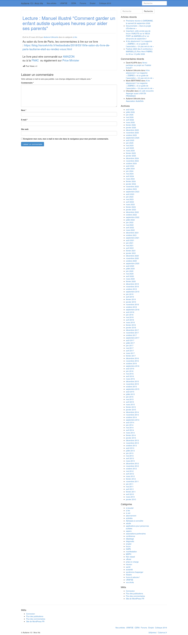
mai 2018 (130, 317)
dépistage (130, 538)
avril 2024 (130, 176)
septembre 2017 (132, 337)
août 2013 (130, 448)
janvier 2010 (131, 499)
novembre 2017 (132, 332)
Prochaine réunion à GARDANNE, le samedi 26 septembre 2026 (139, 21)
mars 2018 (130, 322)
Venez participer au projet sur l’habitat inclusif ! (138, 65)
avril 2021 (130, 248)
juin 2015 (129, 396)
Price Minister (70, 60)
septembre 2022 (132, 217)
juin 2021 (129, 243)
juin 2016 (129, 371)
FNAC (36, 60)
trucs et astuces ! (133, 577)
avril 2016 (130, 376)
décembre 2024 (132, 158)
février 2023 (131, 207)
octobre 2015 (131, 386)
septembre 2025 (132, 137)
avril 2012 (130, 473)
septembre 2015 (132, 389)
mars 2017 (130, 353)
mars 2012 (130, 476)
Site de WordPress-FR (135, 598)
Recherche (148, 11)
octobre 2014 (131, 417)
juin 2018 (129, 314)
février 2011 (131, 491)
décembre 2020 (132, 255)
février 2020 (131, 281)
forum (128, 546)
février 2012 (131, 479)
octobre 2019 (131, 289)
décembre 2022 (132, 212)
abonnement (131, 515)
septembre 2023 (132, 191)
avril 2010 (130, 494)
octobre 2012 (131, 468)
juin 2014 (129, 425)
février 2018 (131, 325)
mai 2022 (130, 225)
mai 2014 (130, 427)
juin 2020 (129, 271)
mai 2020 (130, 273)
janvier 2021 (131, 253)
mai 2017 (130, 348)
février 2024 (131, 181)
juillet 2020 (130, 268)
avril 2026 (130, 119)
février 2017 (131, 355)
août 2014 (130, 422)
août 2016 (130, 368)
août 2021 (130, 240)
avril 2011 (130, 489)
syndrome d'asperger (134, 572)
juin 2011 (129, 484)
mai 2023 (130, 199)
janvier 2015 (131, 409)
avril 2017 (130, 350)
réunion (129, 564)
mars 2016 (130, 379)
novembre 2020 (132, 258)
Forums (83, 3)
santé (128, 567)
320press (152, 632)
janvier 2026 (131, 127)
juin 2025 (129, 143)
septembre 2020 (132, 263)
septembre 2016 (132, 366)
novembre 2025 (132, 132)
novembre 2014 (132, 414)
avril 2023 (130, 202)
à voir (128, 513)
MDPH (128, 554)
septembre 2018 (132, 309)
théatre (129, 574)
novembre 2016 (132, 361)
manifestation (131, 551)
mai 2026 (130, 117)
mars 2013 (130, 461)
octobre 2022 (131, 214)
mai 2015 (130, 399)
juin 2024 (129, 171)
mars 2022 (130, 230)
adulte (128, 523)
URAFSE (63, 3)
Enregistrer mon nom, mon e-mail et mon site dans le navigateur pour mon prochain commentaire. (66, 138)
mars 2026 (130, 122)
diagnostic (130, 541)
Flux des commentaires (135, 596)
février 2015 (131, 407)
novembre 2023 (132, 186)
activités (129, 518)
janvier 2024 (131, 184)
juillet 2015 (130, 394)
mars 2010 (130, 496)
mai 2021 (130, 245)
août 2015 (130, 391)
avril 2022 (130, 227)
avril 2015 (130, 402)
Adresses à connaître (134, 520)
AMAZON (69, 56)
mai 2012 (130, 471)
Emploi (92, 3)
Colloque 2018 (105, 3)
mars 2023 (130, 204)
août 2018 (130, 312)
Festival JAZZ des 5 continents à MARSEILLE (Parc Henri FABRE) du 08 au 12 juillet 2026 (139, 51)
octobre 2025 (131, 135)
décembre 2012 (132, 463)
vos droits (130, 582)
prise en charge (132, 561)
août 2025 (130, 140)
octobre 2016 (131, 363)
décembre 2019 (132, 284)
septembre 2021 (132, 237)
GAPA (128, 549)
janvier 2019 (131, 302)
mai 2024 (130, 173)
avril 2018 (130, 320)
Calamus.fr (162, 632)
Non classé (130, 556)
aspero (129, 531)
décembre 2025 (132, 130)
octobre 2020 (131, 261)
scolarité (129, 569)
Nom (23, 110)
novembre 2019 (132, 286)
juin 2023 (129, 196)
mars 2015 (130, 404)
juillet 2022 (130, 220)
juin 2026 (129, 114)
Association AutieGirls (134, 101)
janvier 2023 (131, 209)
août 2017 (130, 340)
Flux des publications (134, 593)
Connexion (130, 591)
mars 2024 (130, 178)
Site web (25, 129)
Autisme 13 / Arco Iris (32, 3)
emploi (128, 544)
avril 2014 (130, 430)
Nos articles (51, 3)
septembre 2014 (132, 420)
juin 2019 (129, 294)
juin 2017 (129, 345)
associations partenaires (136, 533)
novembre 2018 (132, 304)
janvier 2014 (131, 437)
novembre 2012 (132, 466)
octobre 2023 (131, 189)
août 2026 (130, 109)
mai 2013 (130, 455)
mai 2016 (130, 373)
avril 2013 (130, 458)
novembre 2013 (132, 443)
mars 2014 (130, 432)
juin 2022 (129, 222)
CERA (73, 3)
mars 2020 (130, 278)
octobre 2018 (131, 307)
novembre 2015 (132, 384)
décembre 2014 (132, 412)
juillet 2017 (130, 343)
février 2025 (131, 153)
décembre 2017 (132, 330)
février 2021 (131, 250)
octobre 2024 (131, 163)
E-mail (24, 119)
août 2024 (130, 166)
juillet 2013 (130, 450)
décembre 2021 (132, 232)
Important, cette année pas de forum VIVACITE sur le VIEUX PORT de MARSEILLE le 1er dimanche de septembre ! (138, 35)
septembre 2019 (132, 291)
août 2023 (130, 194)
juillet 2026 (130, 112)
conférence (130, 536)
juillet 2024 (130, 168)
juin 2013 (129, 453)
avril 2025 (130, 148)
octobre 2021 (131, 235)
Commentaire (27, 82)
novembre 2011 (132, 481)
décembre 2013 (132, 440)
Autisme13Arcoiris (50, 37)
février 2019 (131, 299)
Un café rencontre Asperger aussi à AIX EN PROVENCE (140, 93)
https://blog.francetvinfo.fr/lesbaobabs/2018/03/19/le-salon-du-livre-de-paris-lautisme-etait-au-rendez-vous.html (66, 47)
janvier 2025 (131, 155)
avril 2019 (130, 296)
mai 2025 (130, 145)
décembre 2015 (132, 381)
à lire (75, 37)
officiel (128, 559)
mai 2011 (130, 486)
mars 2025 (130, 150)
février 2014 (131, 435)
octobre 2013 (131, 445)
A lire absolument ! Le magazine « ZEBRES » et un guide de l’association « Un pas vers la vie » (140, 44)
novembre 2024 (132, 161)
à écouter (130, 508)
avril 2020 (130, 276)
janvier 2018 (131, 327)
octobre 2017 (131, 335)
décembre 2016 (132, 358)
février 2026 (131, 125)
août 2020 (130, 266)
